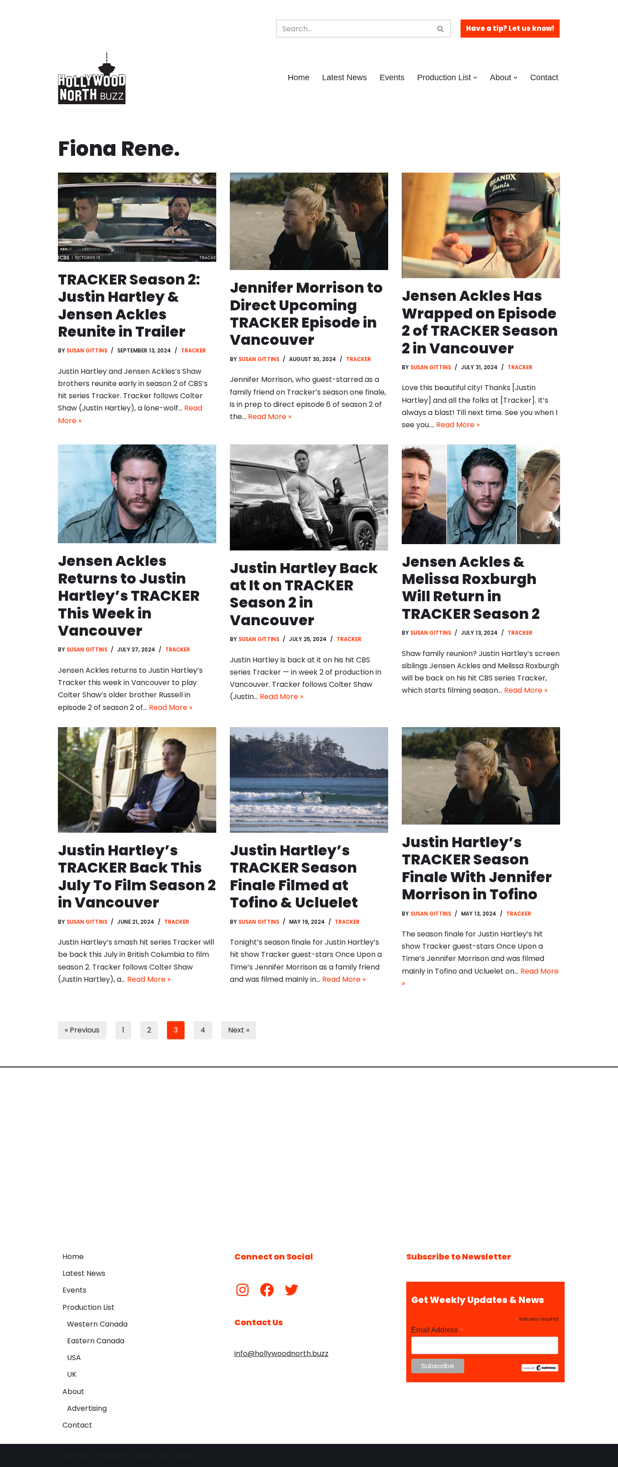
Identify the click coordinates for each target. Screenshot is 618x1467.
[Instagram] (242, 1290)
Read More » (269, 416)
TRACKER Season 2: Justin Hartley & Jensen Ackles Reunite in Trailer (129, 305)
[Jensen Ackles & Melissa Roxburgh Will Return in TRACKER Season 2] (481, 494)
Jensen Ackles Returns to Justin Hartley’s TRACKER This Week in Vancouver (129, 595)
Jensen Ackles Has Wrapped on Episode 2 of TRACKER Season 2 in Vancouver (480, 321)
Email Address (437, 1330)
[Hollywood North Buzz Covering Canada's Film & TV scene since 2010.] (92, 77)
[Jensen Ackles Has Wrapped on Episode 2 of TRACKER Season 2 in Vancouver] (481, 225)
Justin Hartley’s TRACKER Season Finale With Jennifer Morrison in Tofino (477, 868)
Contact (544, 77)
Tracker (193, 350)
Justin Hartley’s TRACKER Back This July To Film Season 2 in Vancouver (137, 876)
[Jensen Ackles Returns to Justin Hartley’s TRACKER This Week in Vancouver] (137, 493)
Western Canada (97, 1324)
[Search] (441, 28)
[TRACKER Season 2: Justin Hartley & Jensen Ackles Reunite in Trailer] (137, 217)
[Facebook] (267, 1290)
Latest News (344, 77)
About (73, 1391)
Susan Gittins (87, 350)
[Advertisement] (309, 1152)
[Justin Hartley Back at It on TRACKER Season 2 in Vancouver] (309, 497)
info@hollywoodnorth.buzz (281, 1353)
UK (71, 1374)
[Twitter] (291, 1290)
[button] (475, 78)
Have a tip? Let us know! (510, 28)
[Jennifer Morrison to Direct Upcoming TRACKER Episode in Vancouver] (309, 221)
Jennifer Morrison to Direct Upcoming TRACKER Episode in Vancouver (306, 313)
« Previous (82, 1030)
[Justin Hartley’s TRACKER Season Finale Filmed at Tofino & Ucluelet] (309, 780)
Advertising (87, 1408)
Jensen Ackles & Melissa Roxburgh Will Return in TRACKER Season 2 (471, 587)
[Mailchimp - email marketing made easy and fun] (540, 1369)
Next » (238, 1030)
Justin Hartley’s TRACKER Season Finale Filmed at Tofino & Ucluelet (294, 876)
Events (392, 77)
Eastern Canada (95, 1341)
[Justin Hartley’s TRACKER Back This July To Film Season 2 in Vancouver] (137, 780)
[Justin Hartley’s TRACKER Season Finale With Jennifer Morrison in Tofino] (481, 776)
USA (74, 1357)
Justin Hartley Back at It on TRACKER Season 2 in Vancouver (304, 594)
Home (298, 77)
